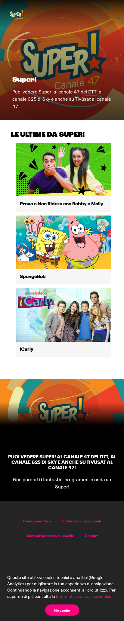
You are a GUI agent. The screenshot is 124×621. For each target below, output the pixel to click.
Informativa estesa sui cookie (50, 535)
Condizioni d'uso (37, 521)
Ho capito (62, 610)
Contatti (91, 535)
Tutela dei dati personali (81, 521)
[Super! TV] (17, 14)
